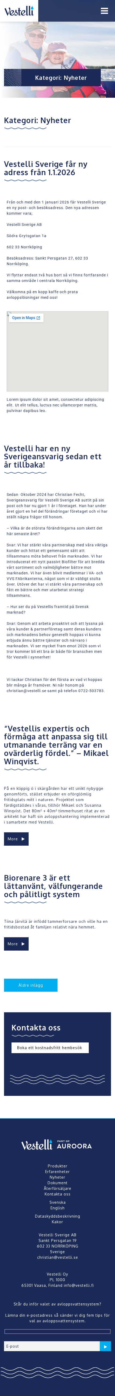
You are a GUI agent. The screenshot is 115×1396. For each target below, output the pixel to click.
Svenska (57, 1202)
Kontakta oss (58, 1194)
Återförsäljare (57, 1188)
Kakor (57, 1221)
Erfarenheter (57, 1171)
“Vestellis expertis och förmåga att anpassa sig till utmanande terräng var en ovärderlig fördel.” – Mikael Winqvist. (56, 745)
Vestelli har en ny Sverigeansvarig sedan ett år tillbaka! (53, 457)
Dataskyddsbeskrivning (57, 1216)
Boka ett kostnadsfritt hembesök (50, 1048)
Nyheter (57, 1177)
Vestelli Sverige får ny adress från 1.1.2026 (45, 168)
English (58, 1208)
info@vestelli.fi (79, 1285)
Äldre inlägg (30, 985)
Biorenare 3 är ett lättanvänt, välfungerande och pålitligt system (53, 886)
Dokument (58, 1183)
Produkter (57, 1166)
